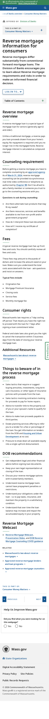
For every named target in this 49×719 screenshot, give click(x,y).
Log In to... (12, 91)
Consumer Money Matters (35, 14)
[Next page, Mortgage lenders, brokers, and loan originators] (44, 599)
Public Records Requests (16, 680)
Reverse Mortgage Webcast (19, 534)
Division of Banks (28, 21)
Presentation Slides (15, 538)
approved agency (36, 172)
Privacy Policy (10, 673)
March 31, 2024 (15, 175)
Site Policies (27, 673)
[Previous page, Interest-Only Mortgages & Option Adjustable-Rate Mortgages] (4, 599)
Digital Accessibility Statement (19, 667)
